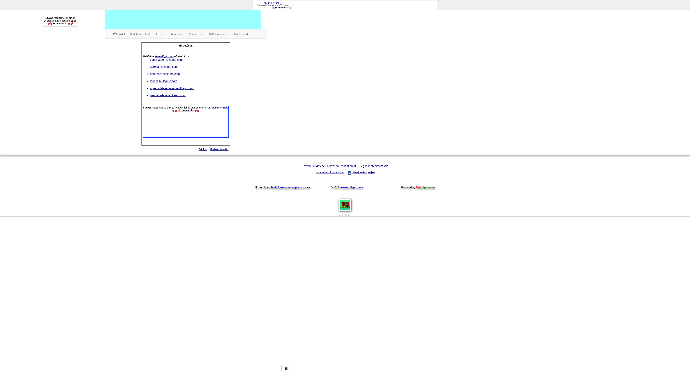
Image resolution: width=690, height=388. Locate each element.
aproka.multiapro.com (164, 66)
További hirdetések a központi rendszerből (329, 166)
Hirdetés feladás (219, 149)
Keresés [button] (176, 34)
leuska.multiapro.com (163, 81)
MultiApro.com (271, 2)
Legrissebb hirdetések (374, 166)
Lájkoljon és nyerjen (363, 172)
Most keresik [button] (241, 34)
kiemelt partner (164, 56)
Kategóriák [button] (194, 34)
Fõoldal (120, 34)
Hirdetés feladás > (140, 34)
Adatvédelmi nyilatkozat (330, 172)
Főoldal (203, 149)
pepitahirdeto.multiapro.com (167, 95)
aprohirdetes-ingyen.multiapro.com (172, 88)
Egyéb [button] (160, 34)
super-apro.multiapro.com (166, 59)
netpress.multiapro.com (165, 73)
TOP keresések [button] (218, 34)
